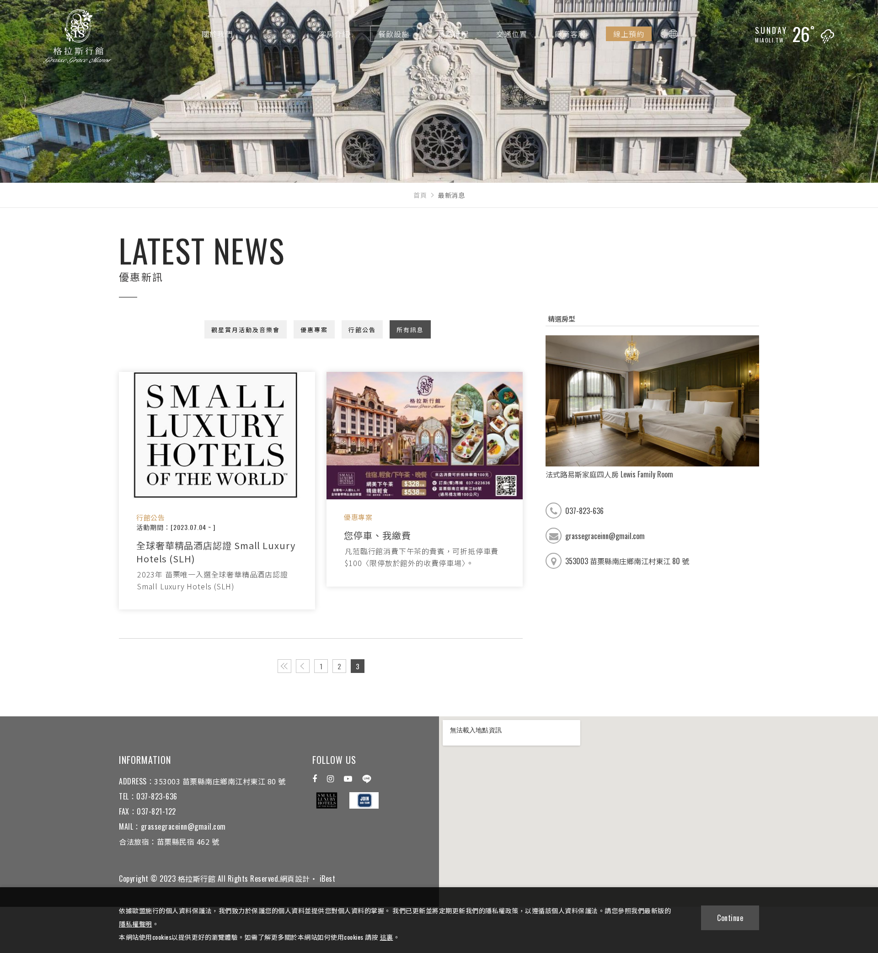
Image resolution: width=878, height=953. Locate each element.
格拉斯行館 (77, 39)
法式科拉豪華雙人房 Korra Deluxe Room (606, 474)
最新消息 (275, 33)
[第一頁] (284, 666)
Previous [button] (538, 407)
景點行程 (453, 33)
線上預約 (628, 33)
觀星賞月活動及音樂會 (245, 329)
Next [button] (766, 407)
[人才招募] (364, 800)
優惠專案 (314, 329)
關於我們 (217, 33)
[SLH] (327, 800)
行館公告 (362, 329)
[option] (652, 407)
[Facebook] (314, 779)
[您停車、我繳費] (425, 436)
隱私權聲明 (135, 923)
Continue (730, 917)
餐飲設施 (393, 33)
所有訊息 (410, 329)
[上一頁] (303, 666)
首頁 (420, 195)
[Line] (366, 779)
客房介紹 (334, 33)
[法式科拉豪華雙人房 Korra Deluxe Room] (652, 400)
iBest (328, 878)
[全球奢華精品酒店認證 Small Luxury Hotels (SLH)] (217, 436)
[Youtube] (348, 779)
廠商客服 (570, 33)
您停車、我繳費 (377, 535)
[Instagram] (330, 779)
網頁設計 (295, 878)
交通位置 (511, 33)
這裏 (386, 937)
